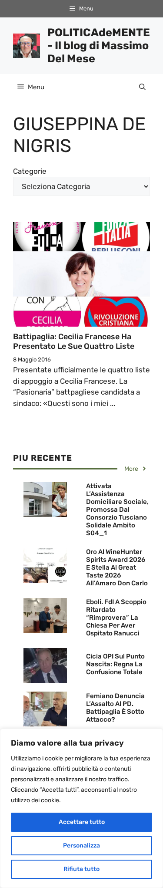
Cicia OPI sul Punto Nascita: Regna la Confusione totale (115, 664)
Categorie (30, 171)
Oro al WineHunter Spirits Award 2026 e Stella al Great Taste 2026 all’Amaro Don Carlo (117, 567)
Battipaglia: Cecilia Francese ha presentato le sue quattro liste (73, 341)
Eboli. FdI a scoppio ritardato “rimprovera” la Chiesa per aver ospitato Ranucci (116, 617)
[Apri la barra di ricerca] (142, 87)
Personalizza (81, 845)
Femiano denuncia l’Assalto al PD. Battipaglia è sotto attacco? (115, 707)
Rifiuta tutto (81, 869)
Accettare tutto (82, 822)
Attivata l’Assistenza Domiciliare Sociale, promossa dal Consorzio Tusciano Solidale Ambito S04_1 (117, 509)
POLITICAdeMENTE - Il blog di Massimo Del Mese (98, 45)
